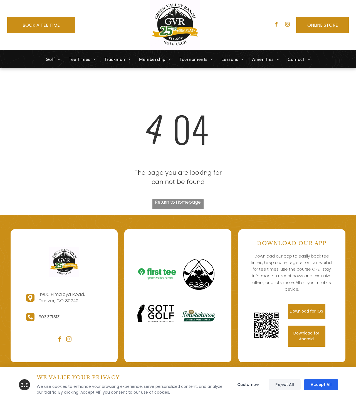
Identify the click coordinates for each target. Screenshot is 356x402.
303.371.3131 (50, 317)
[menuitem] (53, 59)
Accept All (321, 384)
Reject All (284, 384)
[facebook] (276, 25)
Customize (248, 384)
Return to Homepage (178, 202)
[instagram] (287, 25)
